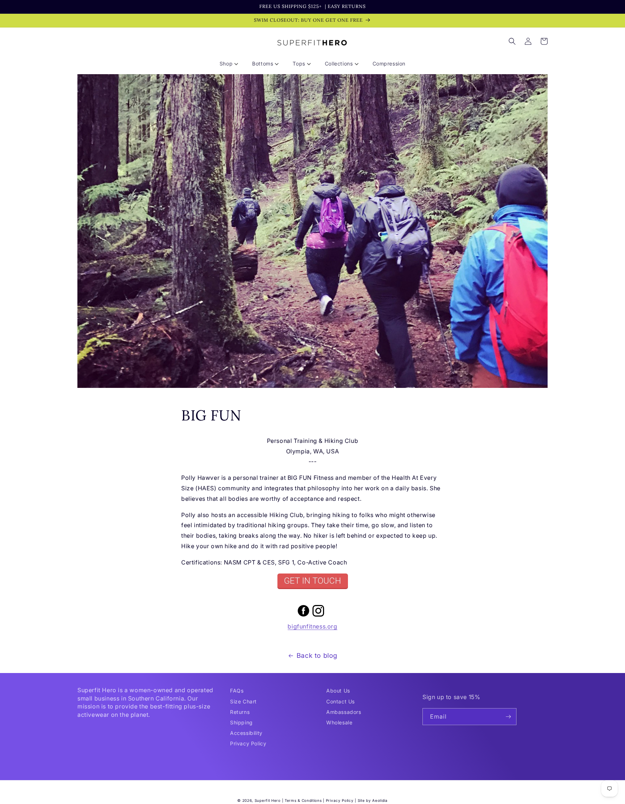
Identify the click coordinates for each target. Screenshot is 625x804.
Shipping (241, 722)
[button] (231, 63)
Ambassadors (343, 712)
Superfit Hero (268, 800)
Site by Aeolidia (373, 800)
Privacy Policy (248, 743)
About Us (338, 690)
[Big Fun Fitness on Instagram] (318, 615)
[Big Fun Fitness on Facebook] (303, 615)
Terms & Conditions (303, 800)
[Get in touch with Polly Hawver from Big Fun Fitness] (312, 581)
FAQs (236, 690)
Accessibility (246, 733)
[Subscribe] (508, 716)
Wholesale (339, 722)
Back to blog (317, 655)
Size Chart (243, 701)
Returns (240, 712)
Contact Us (340, 701)
